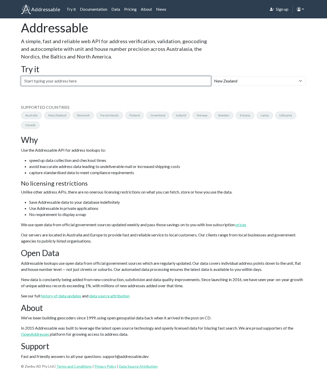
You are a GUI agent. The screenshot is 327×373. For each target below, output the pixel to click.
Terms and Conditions (74, 366)
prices (241, 224)
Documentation (93, 9)
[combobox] (116, 81)
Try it (71, 9)
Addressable (45, 9)
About (146, 9)
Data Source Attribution (138, 366)
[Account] (300, 9)
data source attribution (109, 295)
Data (115, 9)
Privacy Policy (105, 366)
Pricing (130, 9)
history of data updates (61, 295)
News (161, 9)
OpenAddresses (35, 334)
